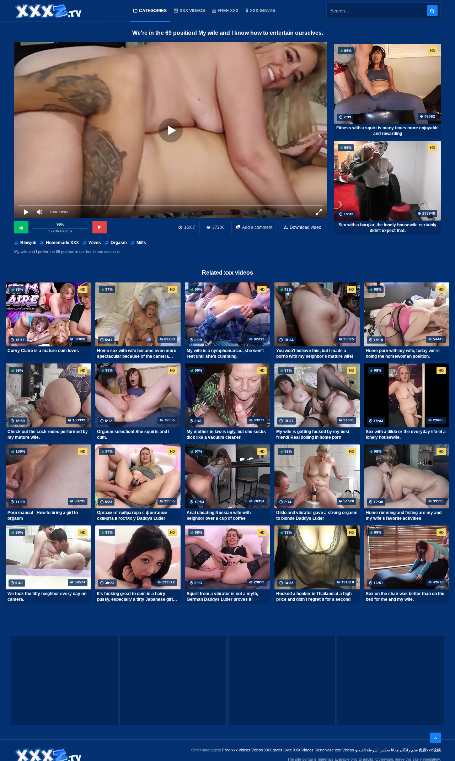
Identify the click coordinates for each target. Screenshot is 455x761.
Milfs (141, 242)
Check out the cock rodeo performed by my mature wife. (47, 434)
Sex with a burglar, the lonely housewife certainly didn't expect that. (387, 227)
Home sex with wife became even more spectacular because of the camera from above (136, 353)
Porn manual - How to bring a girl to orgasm (42, 515)
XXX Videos (192, 10)
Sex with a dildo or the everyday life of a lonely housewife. (406, 434)
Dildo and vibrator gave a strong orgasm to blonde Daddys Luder (317, 515)
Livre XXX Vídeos (298, 750)
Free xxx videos (236, 750)
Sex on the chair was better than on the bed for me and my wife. (405, 596)
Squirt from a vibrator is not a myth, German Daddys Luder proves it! (222, 596)
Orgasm (119, 242)
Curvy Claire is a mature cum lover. (43, 350)
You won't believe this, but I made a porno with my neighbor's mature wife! (314, 353)
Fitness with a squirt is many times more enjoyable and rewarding (387, 130)
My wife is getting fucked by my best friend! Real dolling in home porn (312, 434)
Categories (153, 10)
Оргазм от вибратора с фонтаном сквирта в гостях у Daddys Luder (132, 515)
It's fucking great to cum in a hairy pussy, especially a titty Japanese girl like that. (135, 596)
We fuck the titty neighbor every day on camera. (46, 596)
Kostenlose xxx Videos (334, 750)
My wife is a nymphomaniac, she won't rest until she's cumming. (225, 353)
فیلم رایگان (409, 750)
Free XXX (228, 10)
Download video (305, 227)
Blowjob (28, 242)
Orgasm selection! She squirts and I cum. (133, 434)
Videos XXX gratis (266, 750)
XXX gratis (262, 10)
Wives (95, 242)
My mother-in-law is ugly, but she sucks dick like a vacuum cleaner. (226, 434)
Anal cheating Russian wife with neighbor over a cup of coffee (219, 515)
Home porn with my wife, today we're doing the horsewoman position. (403, 353)
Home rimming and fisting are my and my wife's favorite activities (403, 515)
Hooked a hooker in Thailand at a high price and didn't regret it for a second (314, 596)
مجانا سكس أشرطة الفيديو (377, 750)
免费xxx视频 (430, 750)
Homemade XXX (62, 242)
